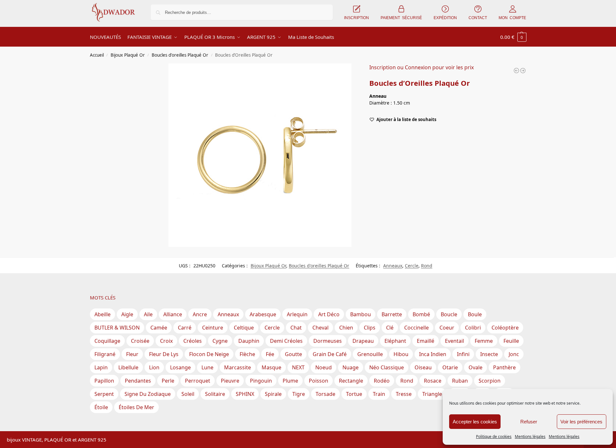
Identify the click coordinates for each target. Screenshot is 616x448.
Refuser (528, 421)
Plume (290, 380)
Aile (148, 314)
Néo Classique (386, 367)
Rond (426, 266)
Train (379, 394)
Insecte (489, 354)
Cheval (320, 327)
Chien (346, 327)
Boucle (449, 314)
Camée (158, 327)
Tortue (354, 394)
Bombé (421, 314)
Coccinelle (416, 327)
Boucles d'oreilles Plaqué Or (180, 55)
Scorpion (490, 380)
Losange (180, 367)
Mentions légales (530, 436)
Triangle (432, 394)
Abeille (102, 314)
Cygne (220, 340)
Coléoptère (505, 327)
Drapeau (363, 340)
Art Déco (329, 314)
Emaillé (425, 340)
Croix (166, 340)
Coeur (446, 327)
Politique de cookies (494, 436)
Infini (463, 354)
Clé (390, 327)
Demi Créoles (286, 340)
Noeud (323, 367)
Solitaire (215, 394)
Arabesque (263, 314)
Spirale (273, 394)
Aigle (127, 314)
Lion (154, 367)
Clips (369, 327)
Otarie (450, 367)
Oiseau (423, 367)
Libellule (128, 367)
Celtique (244, 327)
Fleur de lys (163, 354)
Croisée (140, 340)
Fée (270, 354)
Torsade (325, 394)
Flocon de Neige (209, 354)
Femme (484, 340)
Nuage (350, 367)
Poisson (318, 380)
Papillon (104, 380)
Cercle (411, 266)
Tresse (404, 394)
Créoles (192, 340)
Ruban (460, 380)
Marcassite (237, 367)
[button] (513, 37)
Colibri (473, 327)
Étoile (101, 407)
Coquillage (107, 340)
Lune (207, 367)
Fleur (132, 354)
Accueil (97, 55)
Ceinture (212, 327)
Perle (168, 380)
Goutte (293, 354)
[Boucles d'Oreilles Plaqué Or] (516, 70)
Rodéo (382, 380)
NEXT (298, 367)
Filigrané (104, 354)
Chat (296, 327)
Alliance (172, 314)
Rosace (432, 380)
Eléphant (395, 340)
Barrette (392, 314)
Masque (271, 367)
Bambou (360, 314)
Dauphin (248, 340)
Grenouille (370, 354)
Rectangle (351, 380)
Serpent (104, 394)
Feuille (511, 340)
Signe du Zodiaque (147, 394)
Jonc (514, 354)
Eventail (454, 340)
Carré (184, 327)
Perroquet (197, 380)
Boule (475, 314)
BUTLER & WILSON (117, 327)
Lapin (101, 367)
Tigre (298, 394)
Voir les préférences (581, 421)
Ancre (200, 314)
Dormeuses (327, 340)
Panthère (504, 367)
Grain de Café (330, 354)
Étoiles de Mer (136, 407)
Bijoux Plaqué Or (128, 55)
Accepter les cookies (475, 421)
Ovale (475, 367)
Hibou (401, 354)
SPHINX (245, 394)
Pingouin (261, 380)
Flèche (247, 354)
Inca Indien (432, 354)
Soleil (187, 394)
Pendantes (138, 380)
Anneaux (392, 266)
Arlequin (297, 314)
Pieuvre (230, 380)
